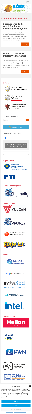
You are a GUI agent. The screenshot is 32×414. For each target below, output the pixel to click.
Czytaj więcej (25, 44)
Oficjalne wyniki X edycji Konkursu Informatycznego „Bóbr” (15, 26)
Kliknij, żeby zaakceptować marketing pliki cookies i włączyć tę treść (16, 145)
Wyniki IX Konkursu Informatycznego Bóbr (14, 54)
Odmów (16, 405)
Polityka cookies (9, 412)
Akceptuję (16, 401)
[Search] (27, 120)
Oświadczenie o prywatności (20, 412)
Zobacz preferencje (16, 409)
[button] (30, 386)
